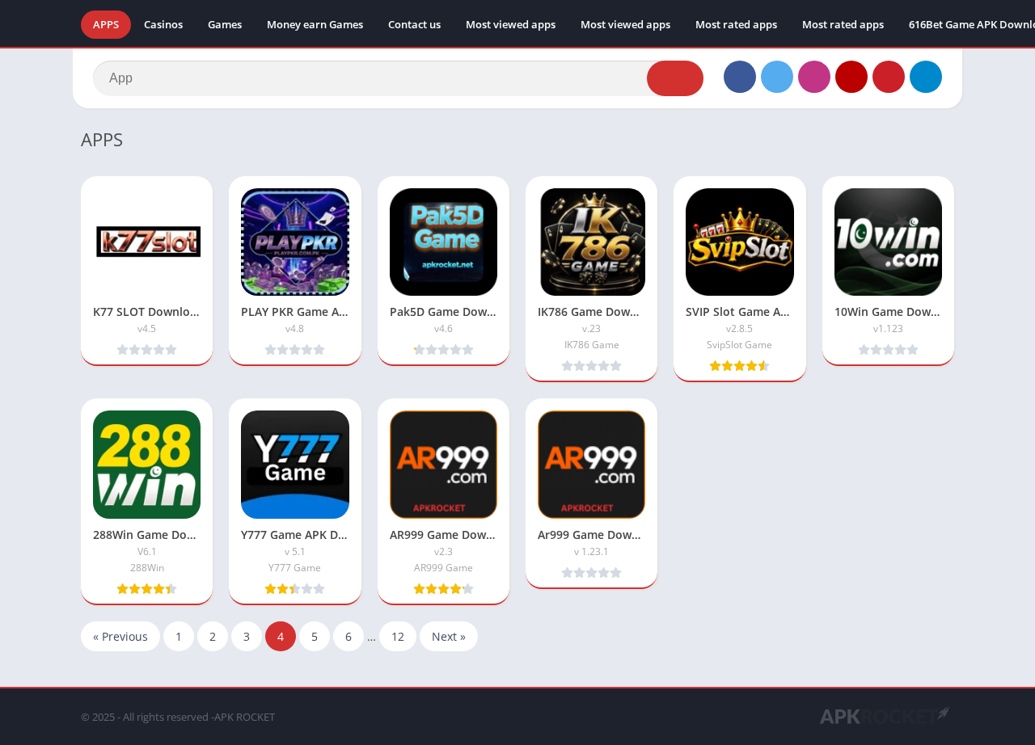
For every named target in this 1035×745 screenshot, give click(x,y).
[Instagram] (814, 77)
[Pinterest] (888, 77)
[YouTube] (851, 77)
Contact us (414, 24)
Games (225, 24)
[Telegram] (926, 77)
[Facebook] (740, 77)
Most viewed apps (511, 24)
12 (397, 636)
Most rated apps (736, 24)
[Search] (675, 78)
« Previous (120, 636)
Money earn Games (315, 24)
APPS (106, 24)
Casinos (163, 24)
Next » (449, 636)
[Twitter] (777, 77)
